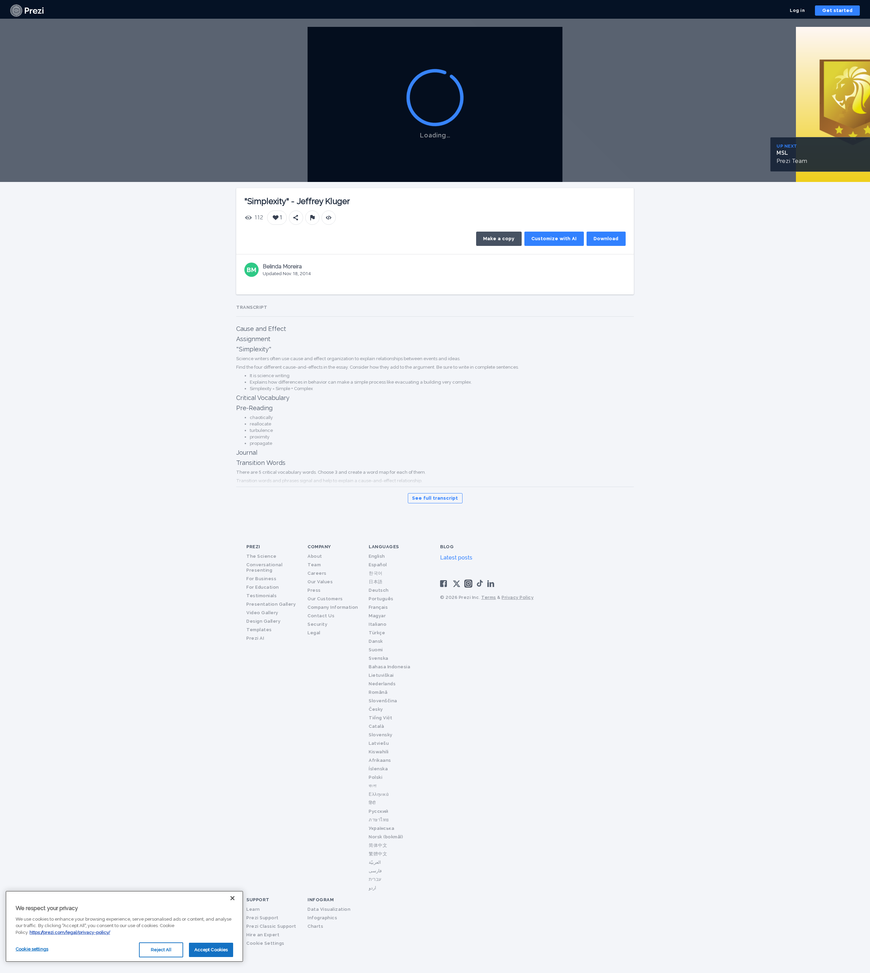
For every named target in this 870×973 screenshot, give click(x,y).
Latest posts (456, 557)
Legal (314, 632)
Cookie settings (32, 949)
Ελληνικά (379, 794)
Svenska (378, 658)
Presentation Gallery (271, 604)
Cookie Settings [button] (265, 943)
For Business (261, 578)
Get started (837, 10)
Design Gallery (263, 621)
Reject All (161, 949)
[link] (27, 10)
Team (314, 564)
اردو (372, 887)
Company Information (333, 607)
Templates (259, 629)
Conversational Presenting (264, 567)
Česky (376, 709)
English (377, 556)
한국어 (376, 573)
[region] (124, 926)
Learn (253, 909)
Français (378, 607)
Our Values (320, 581)
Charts (315, 926)
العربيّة (375, 862)
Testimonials (261, 595)
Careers (317, 573)
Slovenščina (383, 700)
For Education (262, 587)
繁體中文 (378, 853)
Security (317, 624)
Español (378, 564)
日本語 (376, 581)
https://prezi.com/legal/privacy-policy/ (70, 932)
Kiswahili (379, 751)
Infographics (322, 917)
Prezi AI (255, 638)
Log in (797, 10)
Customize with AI (554, 238)
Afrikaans (380, 760)
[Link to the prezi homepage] (27, 10)
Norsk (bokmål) (386, 836)
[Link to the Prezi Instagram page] (468, 586)
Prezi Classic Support (271, 926)
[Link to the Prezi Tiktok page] (480, 585)
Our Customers (325, 598)
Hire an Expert (262, 934)
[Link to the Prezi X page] (456, 585)
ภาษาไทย (379, 819)
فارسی (375, 870)
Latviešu (379, 743)
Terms (488, 597)
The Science (261, 556)
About (315, 556)
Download (606, 238)
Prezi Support (262, 917)
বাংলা (373, 785)
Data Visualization (329, 909)
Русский (378, 811)
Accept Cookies (211, 949)
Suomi (376, 649)
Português (381, 598)
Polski (375, 777)
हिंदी (372, 802)
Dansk (376, 641)
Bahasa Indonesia (389, 666)
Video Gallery (262, 612)
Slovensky (381, 734)
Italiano (377, 624)
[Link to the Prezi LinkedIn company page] (491, 583)
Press (314, 590)
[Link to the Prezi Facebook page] (444, 583)
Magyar (377, 615)
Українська (381, 828)
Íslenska (378, 768)
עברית (375, 879)
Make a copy (499, 238)
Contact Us (321, 615)
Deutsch (379, 590)
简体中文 (378, 845)
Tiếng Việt (380, 717)
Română (378, 692)
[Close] (232, 898)
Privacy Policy (518, 597)
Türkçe (377, 632)
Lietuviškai (381, 675)
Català (376, 726)
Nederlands (382, 683)
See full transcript (435, 498)
